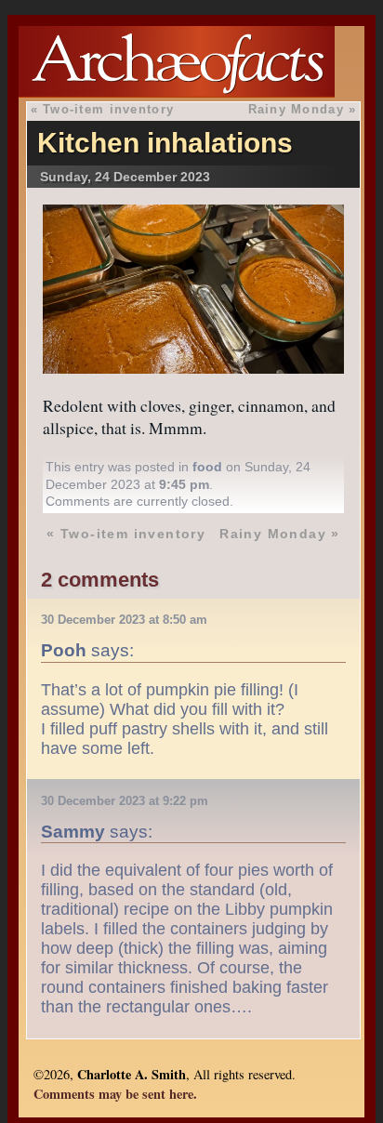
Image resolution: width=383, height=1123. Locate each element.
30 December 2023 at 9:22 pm (124, 801)
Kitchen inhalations (165, 142)
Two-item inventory (108, 109)
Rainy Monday (296, 109)
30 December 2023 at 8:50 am (124, 620)
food (207, 466)
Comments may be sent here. (115, 1093)
